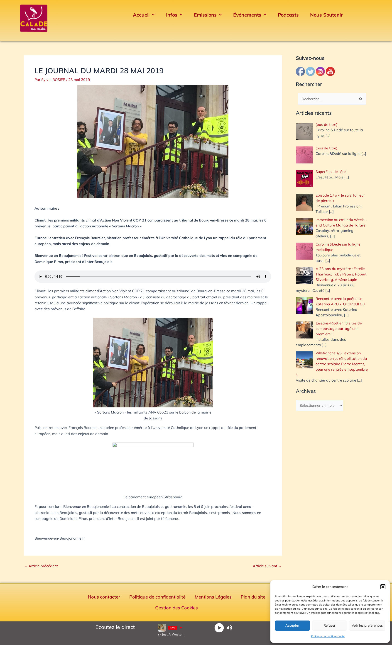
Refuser (329, 625)
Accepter (292, 625)
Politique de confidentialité (328, 636)
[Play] (219, 627)
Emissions (205, 15)
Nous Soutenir (326, 15)
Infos (171, 15)
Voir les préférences (367, 625)
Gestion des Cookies (176, 608)
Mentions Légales (213, 597)
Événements (247, 15)
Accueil (141, 15)
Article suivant (267, 566)
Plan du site (253, 597)
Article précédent (41, 566)
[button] (383, 586)
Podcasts (288, 15)
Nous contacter (104, 597)
